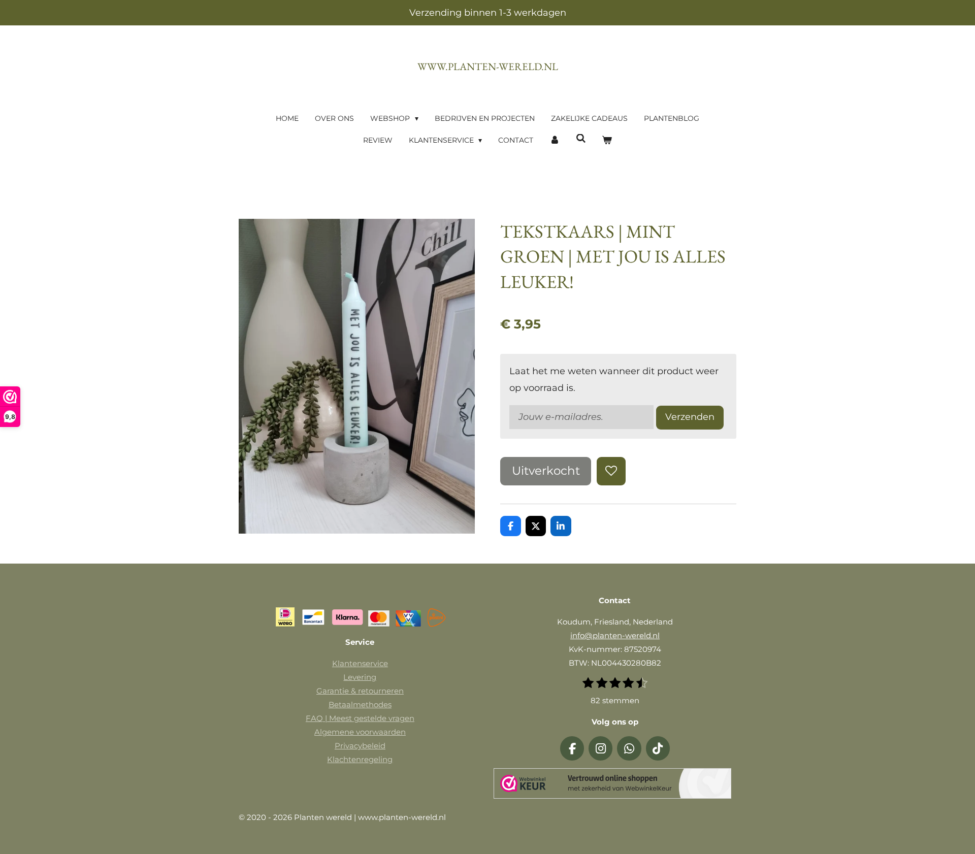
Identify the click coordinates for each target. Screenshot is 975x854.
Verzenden (689, 416)
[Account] (554, 140)
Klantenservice (360, 663)
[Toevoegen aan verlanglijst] (611, 471)
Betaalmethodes (360, 704)
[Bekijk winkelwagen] (607, 140)
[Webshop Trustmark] (612, 785)
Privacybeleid (360, 745)
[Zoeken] (581, 138)
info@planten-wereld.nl (615, 635)
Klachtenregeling (360, 759)
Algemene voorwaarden (360, 732)
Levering (359, 677)
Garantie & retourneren (360, 691)
